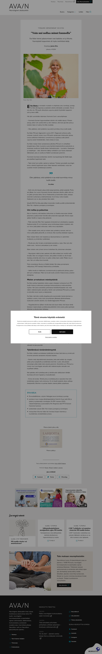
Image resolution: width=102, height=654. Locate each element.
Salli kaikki (62, 332)
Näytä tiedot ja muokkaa (51, 337)
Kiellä (39, 332)
